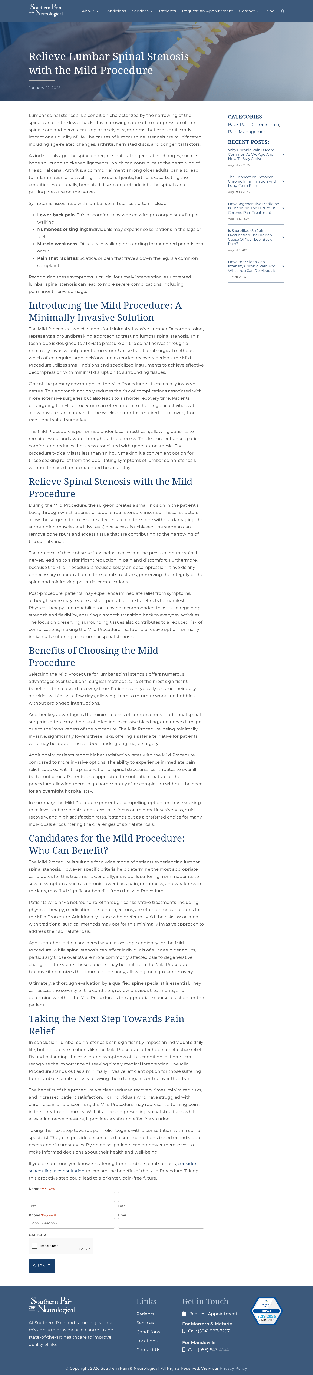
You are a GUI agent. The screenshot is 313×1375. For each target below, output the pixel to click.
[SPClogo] (46, 6)
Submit (41, 1265)
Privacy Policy (233, 1368)
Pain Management (248, 131)
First (32, 1206)
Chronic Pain (265, 124)
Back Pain (239, 124)
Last (121, 1206)
